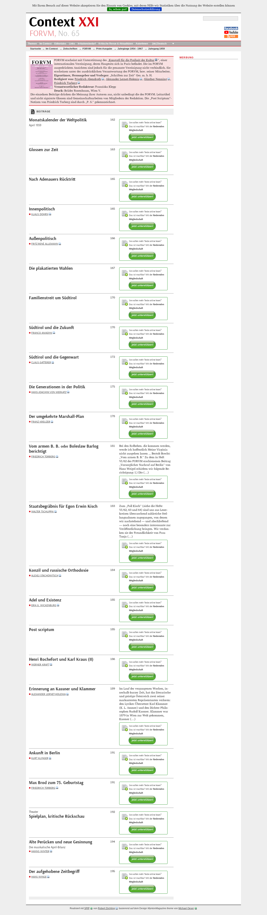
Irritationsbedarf (87, 43)
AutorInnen (142, 43)
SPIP (87, 908)
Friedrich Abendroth (88, 79)
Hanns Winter (40, 851)
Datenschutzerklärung (146, 9)
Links (72, 43)
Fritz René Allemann (44, 243)
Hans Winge (39, 876)
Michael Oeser (186, 908)
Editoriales (60, 43)
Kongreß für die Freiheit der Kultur (131, 60)
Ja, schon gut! (118, 9)
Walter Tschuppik (42, 511)
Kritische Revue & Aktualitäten (116, 43)
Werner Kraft (40, 664)
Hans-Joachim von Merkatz (48, 392)
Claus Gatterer (41, 362)
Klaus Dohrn (39, 214)
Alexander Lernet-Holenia (122, 79)
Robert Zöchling (106, 908)
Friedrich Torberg (65, 83)
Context (64, 22)
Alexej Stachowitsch (44, 575)
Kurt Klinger (39, 758)
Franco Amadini (41, 332)
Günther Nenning (155, 79)
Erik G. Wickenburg (43, 605)
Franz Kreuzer (40, 421)
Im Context (45, 43)
